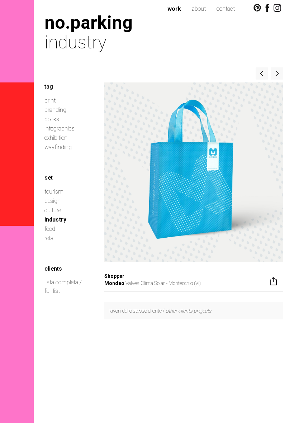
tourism (53, 191)
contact (226, 8)
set (48, 177)
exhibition (55, 137)
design (52, 201)
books (51, 119)
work (174, 8)
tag (48, 86)
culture (52, 210)
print (50, 100)
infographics (59, 128)
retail (50, 238)
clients (53, 268)
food (49, 228)
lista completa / (63, 282)
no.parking (88, 22)
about (199, 8)
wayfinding (58, 147)
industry (55, 219)
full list (52, 290)
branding (55, 109)
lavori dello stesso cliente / (160, 311)
